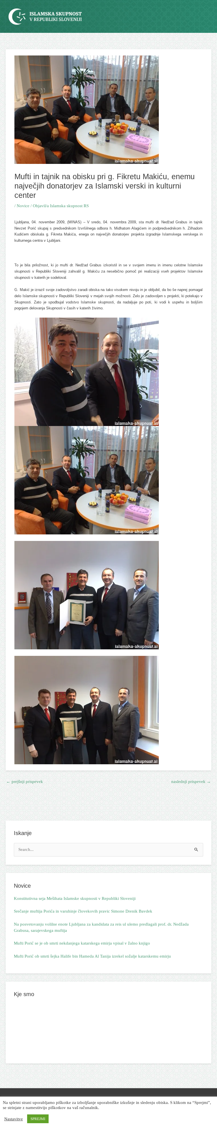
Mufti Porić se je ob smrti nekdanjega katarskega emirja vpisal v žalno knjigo (82, 943)
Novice (23, 206)
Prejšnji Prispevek (24, 781)
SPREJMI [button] (38, 1119)
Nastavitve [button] (13, 1119)
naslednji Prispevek (191, 781)
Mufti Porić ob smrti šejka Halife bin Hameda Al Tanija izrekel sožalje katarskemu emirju (92, 956)
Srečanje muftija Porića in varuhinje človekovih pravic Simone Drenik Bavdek (83, 911)
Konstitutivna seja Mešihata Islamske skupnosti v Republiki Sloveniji (75, 898)
